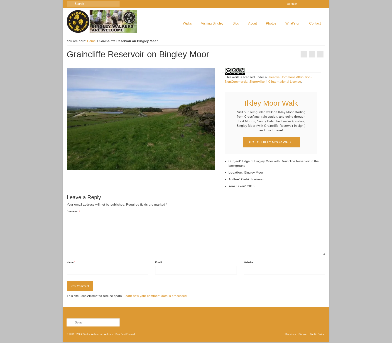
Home (91, 41)
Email (159, 262)
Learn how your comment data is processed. (156, 296)
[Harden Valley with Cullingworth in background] (320, 54)
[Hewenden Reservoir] (304, 54)
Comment (73, 211)
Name (71, 262)
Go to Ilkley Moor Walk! (271, 142)
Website (248, 262)
